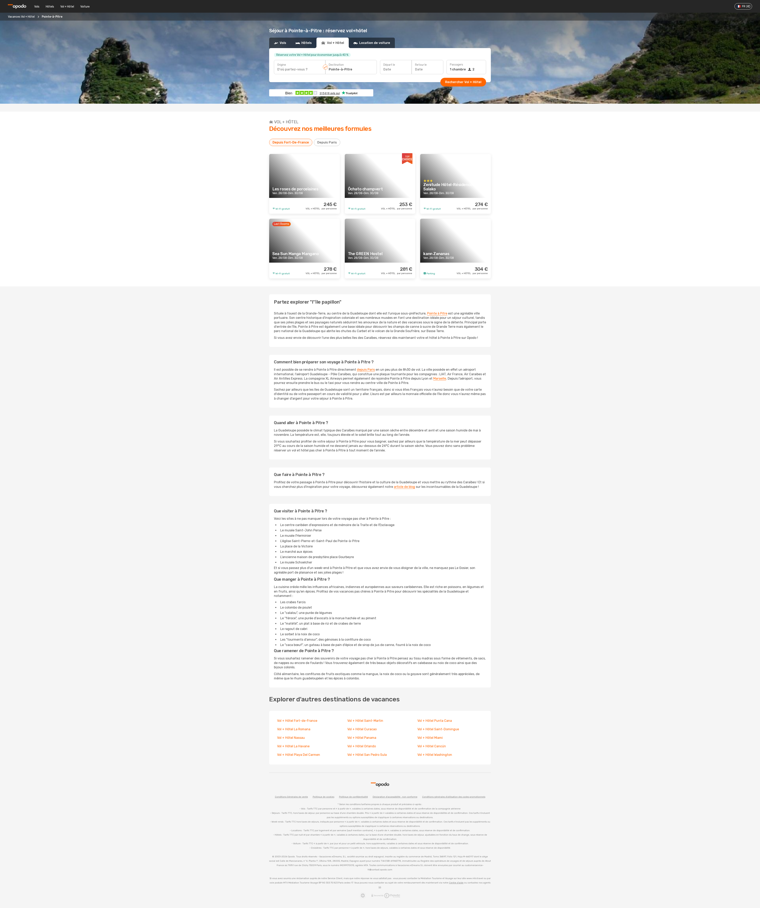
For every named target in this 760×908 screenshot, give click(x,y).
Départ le (389, 64)
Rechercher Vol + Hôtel (463, 82)
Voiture (85, 6)
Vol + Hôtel (67, 6)
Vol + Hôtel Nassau (291, 738)
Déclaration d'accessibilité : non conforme (395, 797)
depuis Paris (366, 369)
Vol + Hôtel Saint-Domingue (438, 729)
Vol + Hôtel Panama (361, 738)
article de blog (404, 487)
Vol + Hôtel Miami (430, 738)
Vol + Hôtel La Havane (293, 746)
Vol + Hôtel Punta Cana (434, 721)
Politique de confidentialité (353, 797)
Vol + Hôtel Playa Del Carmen (298, 755)
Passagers (456, 64)
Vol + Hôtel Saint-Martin (365, 721)
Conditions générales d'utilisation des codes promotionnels (453, 797)
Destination (336, 64)
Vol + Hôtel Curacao (362, 729)
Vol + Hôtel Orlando (361, 746)
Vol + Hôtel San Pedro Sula (367, 755)
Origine (281, 64)
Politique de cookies (323, 797)
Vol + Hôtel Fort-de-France (297, 721)
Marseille (439, 378)
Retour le (421, 64)
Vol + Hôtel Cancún (432, 746)
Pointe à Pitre (437, 313)
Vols (36, 6)
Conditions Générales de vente (291, 797)
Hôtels (50, 6)
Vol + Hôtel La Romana (293, 729)
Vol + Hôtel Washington (434, 755)
